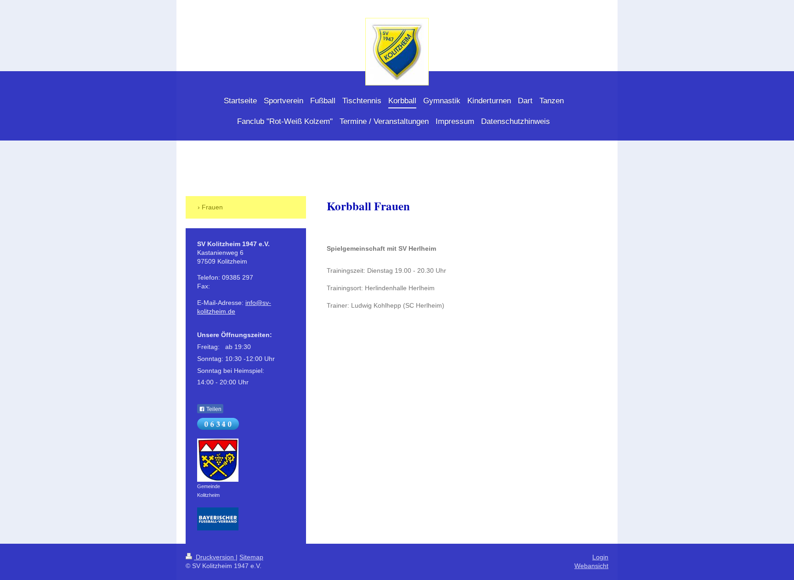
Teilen (213, 409)
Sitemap (251, 557)
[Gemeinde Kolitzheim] (217, 460)
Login (600, 557)
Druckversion (215, 557)
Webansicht (591, 565)
